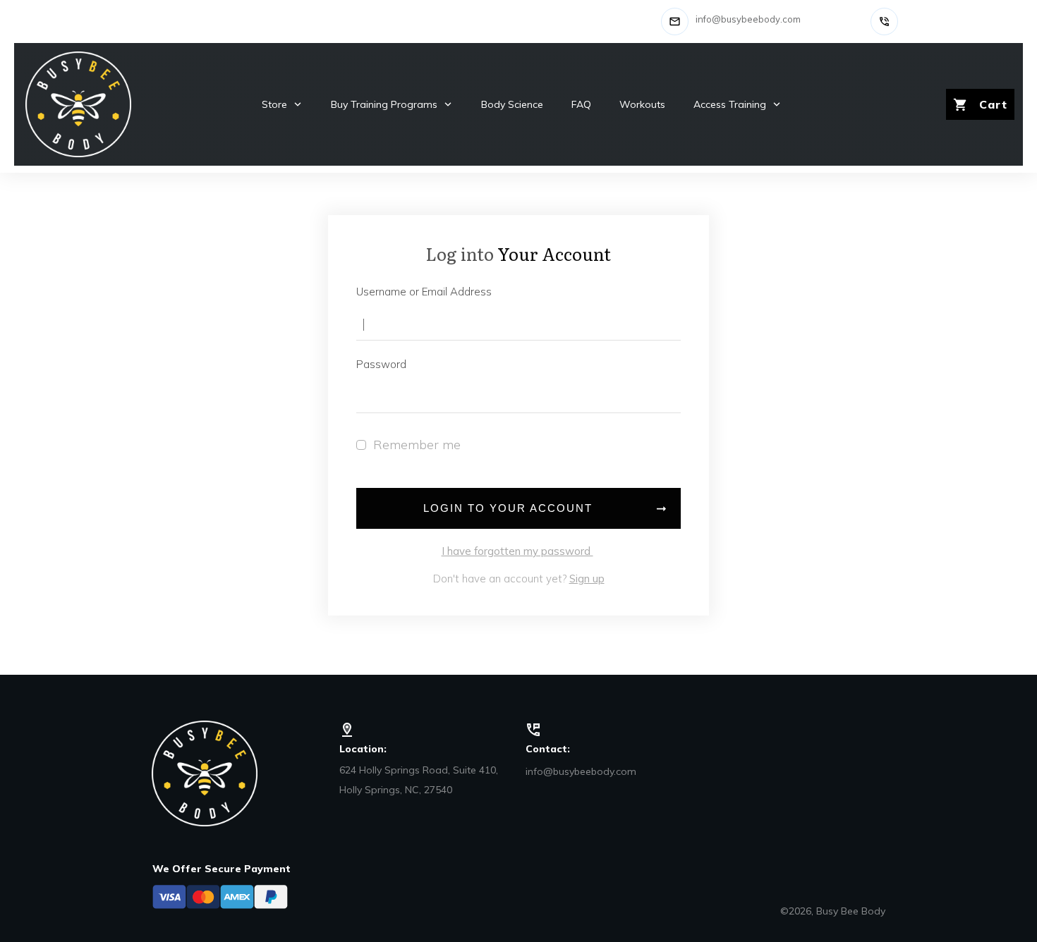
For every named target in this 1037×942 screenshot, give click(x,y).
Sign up (587, 578)
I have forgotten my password (517, 551)
